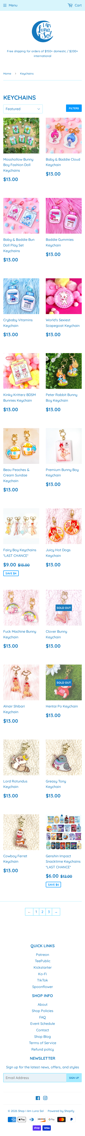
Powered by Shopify (61, 1111)
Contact (42, 1030)
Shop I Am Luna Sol (31, 1111)
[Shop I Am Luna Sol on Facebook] (38, 1098)
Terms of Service (42, 1043)
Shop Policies (42, 1011)
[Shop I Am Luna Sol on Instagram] (45, 1098)
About (43, 1004)
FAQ (42, 1017)
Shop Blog (42, 1036)
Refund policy (42, 1049)
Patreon (42, 954)
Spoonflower (42, 986)
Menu (13, 5)
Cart (78, 5)
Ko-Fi (42, 974)
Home (7, 73)
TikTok (42, 980)
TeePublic (42, 961)
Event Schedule (42, 1023)
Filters (74, 108)
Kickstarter (43, 967)
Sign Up (74, 1077)
